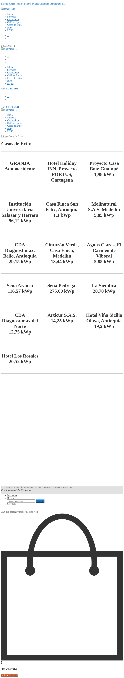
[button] (121, 385)
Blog (9, 27)
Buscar (10, 498)
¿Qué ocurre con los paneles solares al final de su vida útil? (37, 445)
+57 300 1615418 (9, 88)
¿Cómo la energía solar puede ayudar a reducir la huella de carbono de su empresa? (53, 406)
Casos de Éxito (14, 25)
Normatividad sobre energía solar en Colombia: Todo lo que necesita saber (47, 463)
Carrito (11, 504)
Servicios (11, 16)
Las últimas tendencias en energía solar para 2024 (32, 472)
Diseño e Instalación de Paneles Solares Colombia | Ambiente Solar (33, 3)
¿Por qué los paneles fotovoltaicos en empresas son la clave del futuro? (44, 397)
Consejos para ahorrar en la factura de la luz (29, 454)
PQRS (10, 30)
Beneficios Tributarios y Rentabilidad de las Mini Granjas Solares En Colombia (50, 388)
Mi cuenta (12, 495)
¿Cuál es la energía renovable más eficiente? (28, 415)
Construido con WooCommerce (16, 490)
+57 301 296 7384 (10, 107)
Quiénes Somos (14, 22)
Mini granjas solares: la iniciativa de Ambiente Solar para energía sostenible (48, 436)
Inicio (10, 14)
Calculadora (13, 19)
